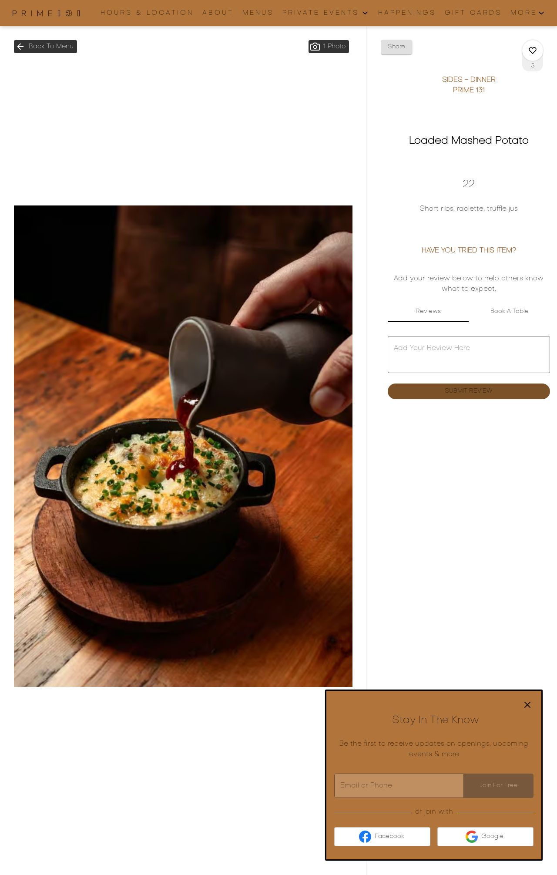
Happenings (407, 13)
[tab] (428, 311)
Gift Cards (473, 13)
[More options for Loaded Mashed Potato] (532, 50)
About (218, 13)
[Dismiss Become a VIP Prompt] (527, 704)
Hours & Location (147, 13)
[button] (326, 13)
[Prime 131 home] (46, 13)
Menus (258, 13)
